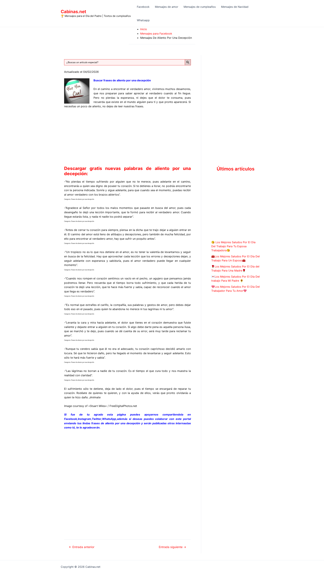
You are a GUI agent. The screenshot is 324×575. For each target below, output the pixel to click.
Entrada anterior (81, 547)
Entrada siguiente (172, 547)
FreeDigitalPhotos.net (123, 406)
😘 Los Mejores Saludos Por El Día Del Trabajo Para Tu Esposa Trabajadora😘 (233, 246)
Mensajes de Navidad (234, 6)
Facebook (143, 6)
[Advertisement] (127, 136)
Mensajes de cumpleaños (200, 6)
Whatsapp (143, 20)
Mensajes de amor (166, 6)
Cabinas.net (73, 11)
